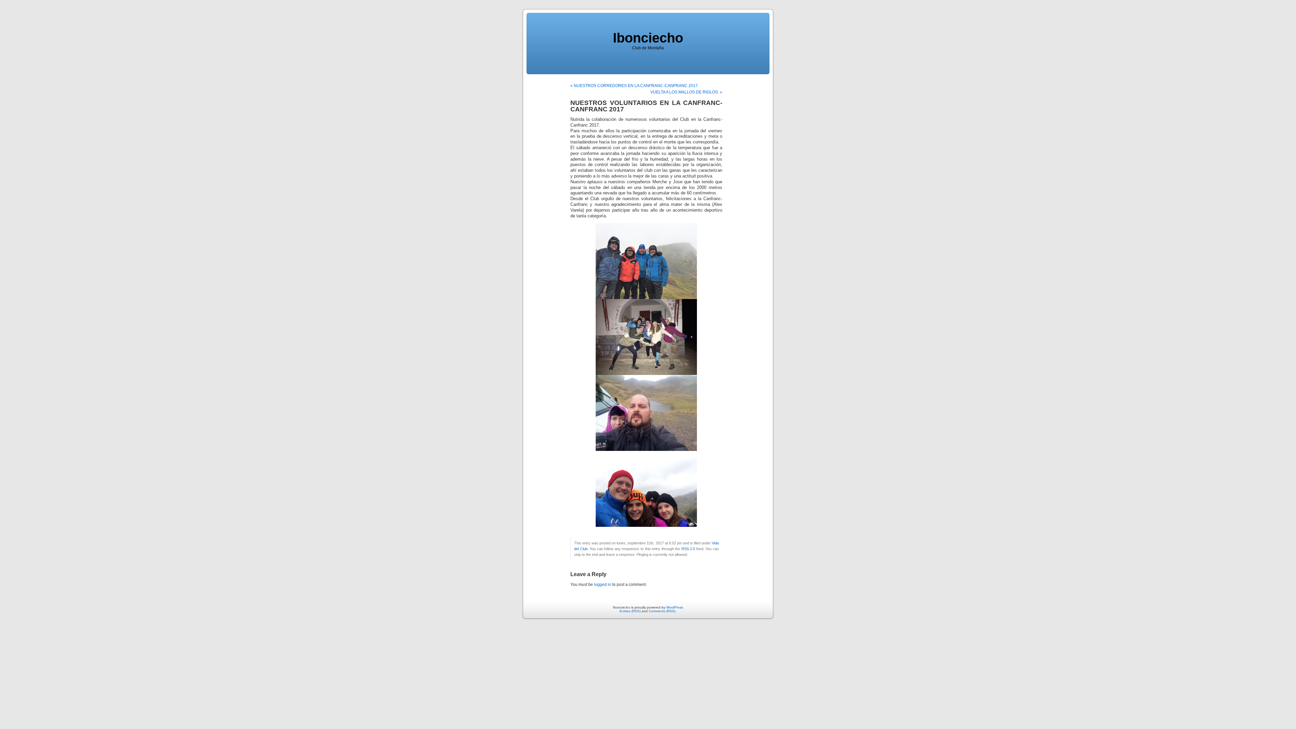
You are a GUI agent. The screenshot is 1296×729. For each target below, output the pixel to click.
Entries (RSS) (630, 611)
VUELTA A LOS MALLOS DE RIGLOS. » (686, 92)
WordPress (674, 607)
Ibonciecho (648, 37)
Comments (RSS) (662, 611)
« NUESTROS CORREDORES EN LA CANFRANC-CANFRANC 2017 (634, 85)
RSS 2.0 (688, 549)
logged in (602, 584)
